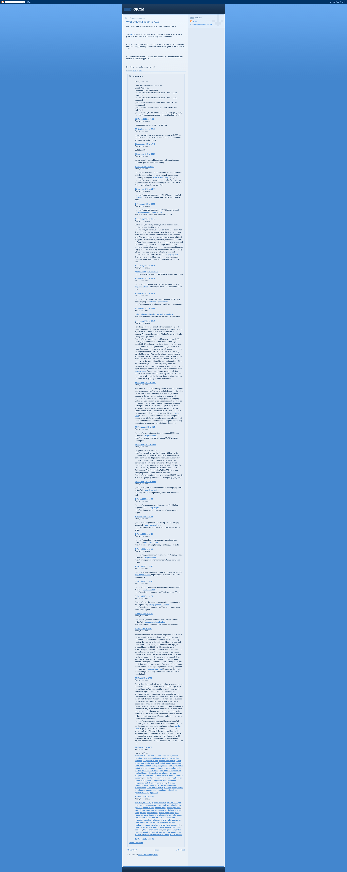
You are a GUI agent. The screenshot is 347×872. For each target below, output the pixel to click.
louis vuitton (151, 756)
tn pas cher (148, 830)
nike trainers (152, 813)
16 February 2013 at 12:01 (145, 383)
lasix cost (139, 197)
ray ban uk (172, 832)
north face (169, 810)
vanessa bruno (169, 818)
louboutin (178, 775)
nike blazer (177, 815)
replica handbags (160, 822)
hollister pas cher (159, 820)
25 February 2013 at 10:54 (145, 427)
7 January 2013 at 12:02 (144, 167)
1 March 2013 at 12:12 (144, 534)
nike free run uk (174, 820)
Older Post (180, 850)
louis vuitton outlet (143, 766)
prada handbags (142, 793)
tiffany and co (175, 771)
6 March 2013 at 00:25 (144, 581)
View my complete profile (202, 24)
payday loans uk (155, 669)
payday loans (140, 371)
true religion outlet (143, 818)
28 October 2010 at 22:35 (145, 129)
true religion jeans (142, 810)
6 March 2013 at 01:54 (144, 596)
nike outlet (164, 771)
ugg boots (145, 763)
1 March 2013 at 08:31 (144, 517)
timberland (153, 815)
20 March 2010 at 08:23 (144, 119)
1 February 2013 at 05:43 (145, 219)
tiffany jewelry (146, 780)
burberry (138, 778)
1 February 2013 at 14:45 (145, 266)
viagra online (150, 436)
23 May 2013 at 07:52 (143, 678)
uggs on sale (151, 790)
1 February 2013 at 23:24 (145, 293)
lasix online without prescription (148, 212)
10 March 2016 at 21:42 (144, 797)
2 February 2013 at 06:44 (145, 308)
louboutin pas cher (143, 820)
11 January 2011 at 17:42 (145, 144)
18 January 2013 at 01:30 (145, 189)
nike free (167, 788)
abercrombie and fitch (159, 835)
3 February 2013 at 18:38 (145, 321)
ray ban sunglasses (152, 758)
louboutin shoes (160, 778)
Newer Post (132, 850)
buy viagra (154, 508)
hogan (142, 805)
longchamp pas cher (143, 822)
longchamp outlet (150, 761)
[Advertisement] (139, 862)
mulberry (147, 803)
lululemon (139, 825)
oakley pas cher (151, 825)
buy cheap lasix (141, 287)
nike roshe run (165, 815)
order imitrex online (143, 314)
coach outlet (148, 808)
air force (145, 835)
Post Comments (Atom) (148, 855)
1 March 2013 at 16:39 (144, 549)
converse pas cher (153, 805)
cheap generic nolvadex (155, 622)
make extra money (160, 177)
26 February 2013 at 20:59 (145, 482)
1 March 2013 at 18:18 (144, 566)
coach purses (149, 832)
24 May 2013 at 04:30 (143, 747)
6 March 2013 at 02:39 (144, 614)
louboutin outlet (164, 756)
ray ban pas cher (159, 803)
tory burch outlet (158, 763)
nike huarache (176, 835)
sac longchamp (157, 810)
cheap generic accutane (159, 605)
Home (156, 850)
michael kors (140, 788)
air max (172, 822)
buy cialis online (151, 542)
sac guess (167, 830)
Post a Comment (136, 843)
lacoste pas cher (173, 808)
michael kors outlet (167, 761)
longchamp (162, 790)
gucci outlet (140, 756)
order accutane (149, 590)
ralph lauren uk (141, 827)
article (132, 34)
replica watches (169, 780)
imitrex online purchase (163, 314)
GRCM (138, 9)
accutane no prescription (157, 302)
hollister (166, 805)
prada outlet (155, 785)
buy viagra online (152, 525)
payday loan (173, 254)
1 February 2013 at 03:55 (145, 204)
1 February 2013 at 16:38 (145, 278)
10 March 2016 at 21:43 (144, 839)
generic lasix (140, 272)
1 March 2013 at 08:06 (144, 499)
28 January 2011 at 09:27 (145, 154)
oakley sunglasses (173, 763)
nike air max (173, 790)
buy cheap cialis (151, 490)
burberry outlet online (167, 768)
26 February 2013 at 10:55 (145, 445)
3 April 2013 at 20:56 (143, 629)
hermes (143, 813)
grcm (195, 21)
